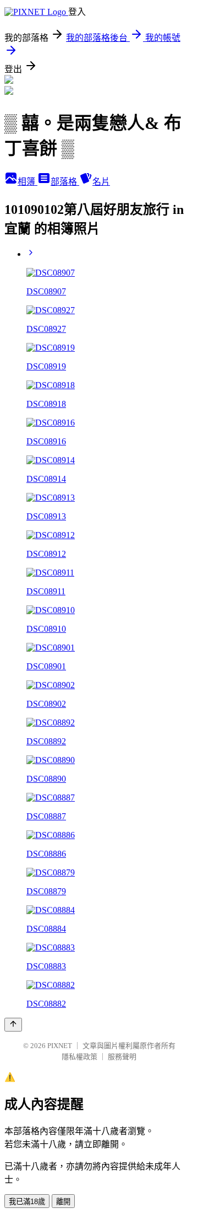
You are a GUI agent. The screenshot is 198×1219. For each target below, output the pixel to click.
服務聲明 (122, 1056)
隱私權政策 (79, 1056)
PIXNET (59, 1045)
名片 (101, 181)
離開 (63, 1201)
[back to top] (13, 1025)
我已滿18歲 (27, 1201)
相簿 (27, 181)
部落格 (65, 181)
